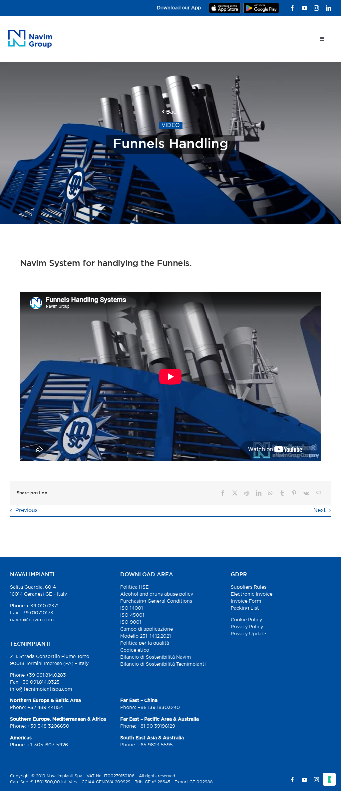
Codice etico (134, 650)
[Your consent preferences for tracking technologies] (329, 779)
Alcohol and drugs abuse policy (156, 594)
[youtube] (304, 8)
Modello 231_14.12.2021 (145, 636)
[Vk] (306, 493)
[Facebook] (223, 493)
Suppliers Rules (248, 587)
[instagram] (316, 8)
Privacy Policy (247, 627)
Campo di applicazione (146, 629)
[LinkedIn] (259, 493)
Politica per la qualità (144, 643)
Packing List (245, 608)
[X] (235, 493)
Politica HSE (134, 587)
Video (171, 125)
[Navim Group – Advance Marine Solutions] (30, 32)
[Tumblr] (282, 493)
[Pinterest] (294, 493)
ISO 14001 (131, 608)
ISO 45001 (132, 615)
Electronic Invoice (251, 594)
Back (172, 112)
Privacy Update (248, 634)
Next (319, 510)
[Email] (318, 493)
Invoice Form (246, 601)
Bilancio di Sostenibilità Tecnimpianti (163, 664)
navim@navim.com (32, 620)
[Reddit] (247, 493)
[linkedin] (328, 8)
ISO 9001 (130, 622)
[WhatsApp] (270, 493)
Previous (26, 510)
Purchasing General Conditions (156, 601)
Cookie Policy (246, 620)
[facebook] (292, 8)
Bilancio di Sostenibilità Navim (155, 657)
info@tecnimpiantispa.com (41, 689)
